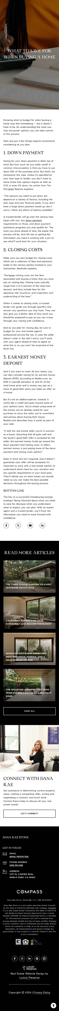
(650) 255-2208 (16, 865)
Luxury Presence (29, 977)
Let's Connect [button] (29, 813)
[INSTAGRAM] (22, 958)
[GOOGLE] (37, 958)
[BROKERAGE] (44, 958)
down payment (34, 220)
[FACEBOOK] (14, 958)
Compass (52, 908)
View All (29, 711)
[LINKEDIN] (29, 958)
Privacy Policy (41, 992)
